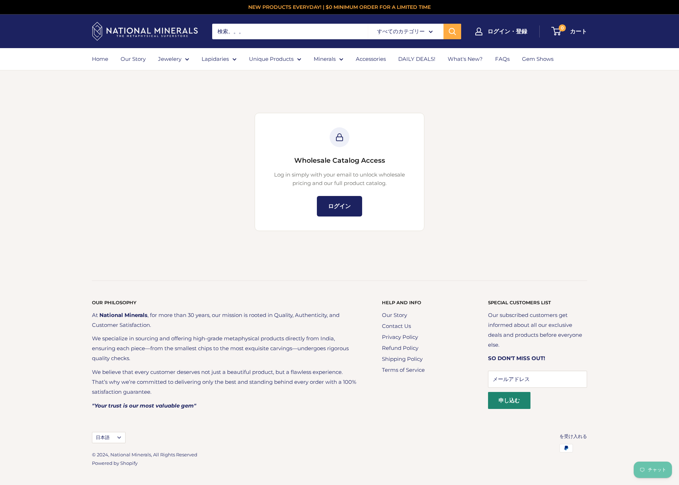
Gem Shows (537, 59)
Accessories (371, 59)
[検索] (452, 31)
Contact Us (396, 326)
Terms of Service (403, 369)
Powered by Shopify (115, 463)
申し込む (509, 400)
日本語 (103, 437)
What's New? (465, 59)
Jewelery (169, 59)
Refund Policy (400, 348)
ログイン (339, 206)
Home (100, 59)
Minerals (325, 59)
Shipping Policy (402, 359)
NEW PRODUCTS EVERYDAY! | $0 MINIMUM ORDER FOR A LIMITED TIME (339, 7)
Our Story (133, 59)
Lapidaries (215, 59)
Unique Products (271, 59)
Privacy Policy (400, 337)
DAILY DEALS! (416, 59)
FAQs (502, 59)
